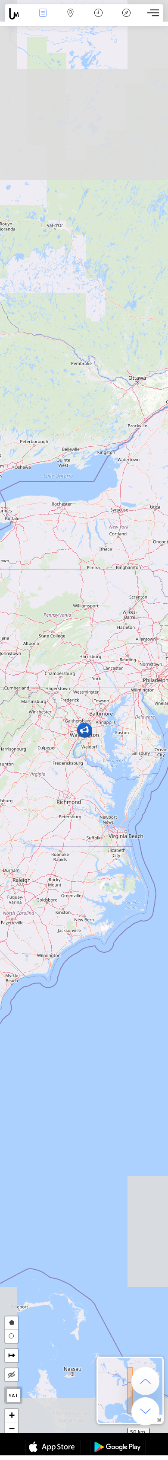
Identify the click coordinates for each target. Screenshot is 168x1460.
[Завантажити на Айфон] (53, 1448)
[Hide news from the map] (11, 1374)
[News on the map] (17, 13)
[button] (84, 730)
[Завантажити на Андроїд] (118, 1448)
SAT (14, 1396)
